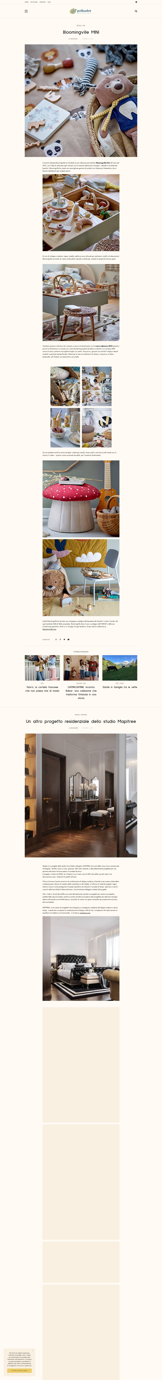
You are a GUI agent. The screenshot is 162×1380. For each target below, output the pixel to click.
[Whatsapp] (56, 660)
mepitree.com (85, 934)
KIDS (83, 25)
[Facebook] (60, 660)
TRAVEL (122, 704)
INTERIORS (84, 736)
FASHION (79, 704)
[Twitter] (64, 660)
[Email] (68, 660)
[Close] (33, 1350)
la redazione (73, 39)
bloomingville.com (49, 650)
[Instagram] (136, 2)
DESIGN (79, 25)
